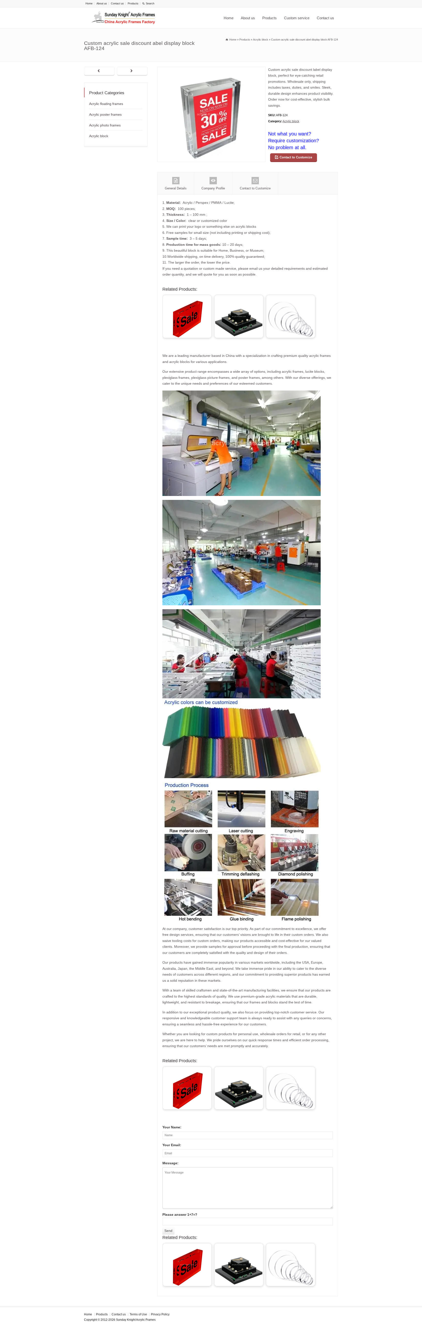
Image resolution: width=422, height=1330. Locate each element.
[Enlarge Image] (211, 69)
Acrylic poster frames (105, 114)
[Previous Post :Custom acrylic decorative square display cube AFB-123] (99, 71)
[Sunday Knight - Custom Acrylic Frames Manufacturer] (123, 18)
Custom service (296, 18)
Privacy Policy (160, 1314)
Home (89, 3)
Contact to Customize (296, 157)
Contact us (117, 3)
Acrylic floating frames (106, 104)
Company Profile (213, 188)
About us (101, 3)
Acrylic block (291, 121)
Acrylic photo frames (105, 125)
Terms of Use (138, 1314)
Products (133, 3)
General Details (176, 188)
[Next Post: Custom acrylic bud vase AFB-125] (132, 71)
